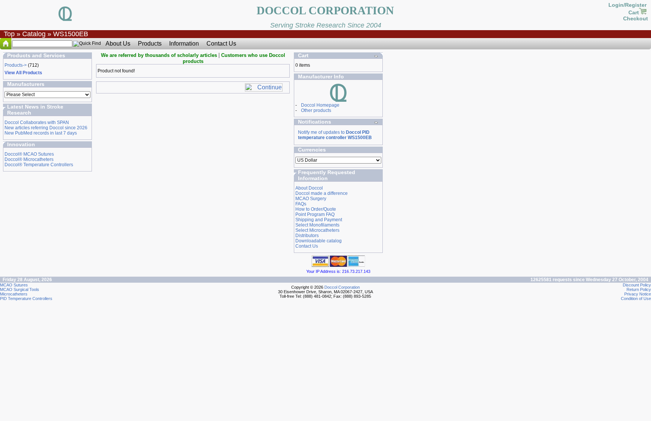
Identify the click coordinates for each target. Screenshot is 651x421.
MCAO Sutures (14, 285)
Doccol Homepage (320, 105)
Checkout (635, 18)
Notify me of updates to (335, 135)
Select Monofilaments (317, 225)
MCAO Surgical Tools (19, 289)
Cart (633, 12)
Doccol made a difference (321, 193)
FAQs (300, 204)
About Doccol (309, 188)
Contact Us (221, 43)
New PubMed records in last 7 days (41, 133)
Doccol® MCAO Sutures (29, 154)
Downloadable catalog (318, 240)
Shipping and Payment (318, 219)
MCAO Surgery (310, 198)
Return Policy (639, 289)
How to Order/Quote (315, 209)
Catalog (34, 34)
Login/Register (628, 5)
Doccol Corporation (342, 287)
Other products (316, 110)
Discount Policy (637, 285)
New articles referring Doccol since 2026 (46, 127)
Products (150, 43)
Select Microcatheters (317, 230)
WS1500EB (70, 34)
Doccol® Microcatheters (29, 159)
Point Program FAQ (315, 214)
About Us (117, 43)
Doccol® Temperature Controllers (39, 164)
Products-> (16, 65)
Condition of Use (636, 298)
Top (9, 34)
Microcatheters (14, 294)
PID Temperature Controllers (26, 298)
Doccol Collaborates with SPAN (37, 122)
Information (184, 43)
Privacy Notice (637, 294)
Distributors (307, 235)
